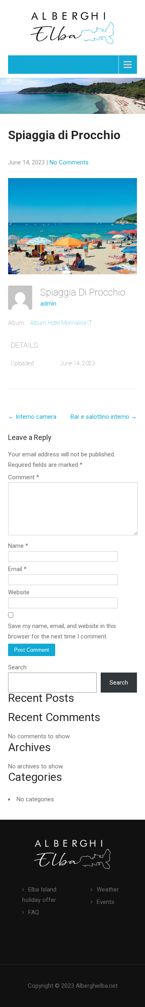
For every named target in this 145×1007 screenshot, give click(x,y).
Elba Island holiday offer (39, 895)
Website (18, 592)
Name (18, 545)
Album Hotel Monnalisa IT (61, 323)
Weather (108, 889)
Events (105, 902)
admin (48, 303)
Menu (26, 64)
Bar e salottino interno (103, 416)
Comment (23, 477)
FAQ (33, 912)
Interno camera (32, 416)
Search (17, 667)
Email (17, 569)
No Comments (69, 162)
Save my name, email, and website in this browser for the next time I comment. (62, 631)
